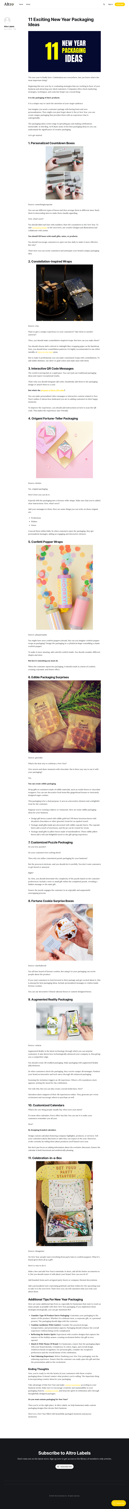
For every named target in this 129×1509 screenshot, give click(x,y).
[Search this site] (104, 4)
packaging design (39, 227)
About (28, 4)
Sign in (110, 4)
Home (21, 4)
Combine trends (51, 1391)
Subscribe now (66, 1467)
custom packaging (72, 1385)
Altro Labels (9, 26)
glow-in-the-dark (45, 352)
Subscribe (119, 4)
